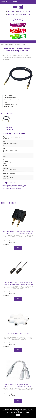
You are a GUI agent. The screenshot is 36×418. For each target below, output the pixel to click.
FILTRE (2, 42)
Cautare (18, 19)
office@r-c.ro (4, 1)
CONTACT (11, 14)
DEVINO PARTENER (24, 14)
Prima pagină (4, 44)
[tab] (19, 128)
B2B (29, 11)
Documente (9, 129)
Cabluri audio (17, 44)
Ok (18, 415)
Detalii (18, 248)
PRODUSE (10, 11)
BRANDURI (20, 11)
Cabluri (11, 44)
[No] (34, 412)
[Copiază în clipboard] (9, 241)
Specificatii (9, 127)
